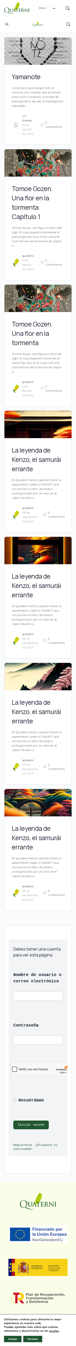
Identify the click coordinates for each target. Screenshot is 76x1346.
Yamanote (26, 76)
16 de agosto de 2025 (27, 129)
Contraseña (26, 1025)
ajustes (54, 1331)
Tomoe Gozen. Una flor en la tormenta (32, 333)
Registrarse (22, 1145)
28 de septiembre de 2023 (30, 517)
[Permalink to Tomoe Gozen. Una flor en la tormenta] (38, 298)
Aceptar (12, 1339)
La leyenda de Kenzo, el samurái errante (36, 459)
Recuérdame (30, 1100)
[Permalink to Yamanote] (38, 51)
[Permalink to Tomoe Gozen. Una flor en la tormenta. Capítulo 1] (38, 163)
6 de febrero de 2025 (27, 264)
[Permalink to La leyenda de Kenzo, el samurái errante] (38, 424)
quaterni (28, 256)
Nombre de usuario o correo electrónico (38, 978)
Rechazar (32, 1339)
